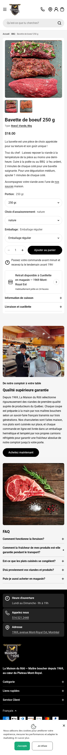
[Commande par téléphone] (43, 9)
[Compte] (56, 9)
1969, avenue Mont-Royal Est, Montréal (35, 632)
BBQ (13, 34)
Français (8, 710)
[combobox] (33, 23)
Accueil (6, 34)
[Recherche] (59, 23)
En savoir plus (22, 737)
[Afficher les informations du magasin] (56, 282)
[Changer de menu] (5, 9)
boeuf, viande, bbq (21, 125)
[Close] (64, 725)
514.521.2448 (20, 617)
